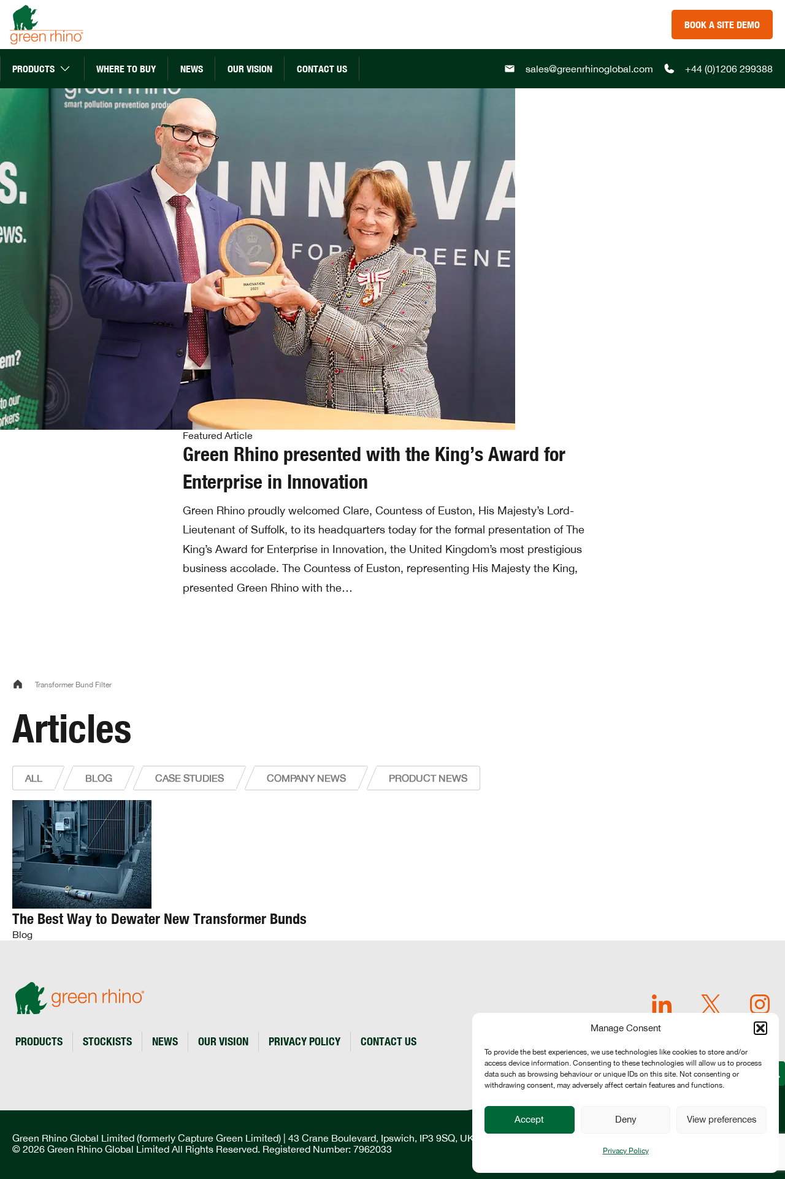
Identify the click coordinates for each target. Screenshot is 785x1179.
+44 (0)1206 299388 (729, 68)
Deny (626, 1119)
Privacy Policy (626, 1151)
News (191, 69)
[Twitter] (711, 1005)
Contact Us (322, 69)
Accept (529, 1119)
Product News (428, 778)
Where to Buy (126, 69)
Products (33, 69)
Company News (306, 778)
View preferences (722, 1119)
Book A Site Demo (722, 24)
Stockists (107, 1041)
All (33, 778)
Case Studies (189, 778)
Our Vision (250, 69)
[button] (760, 1028)
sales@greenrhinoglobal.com (589, 68)
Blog (98, 778)
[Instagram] (760, 1005)
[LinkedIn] (662, 1005)
